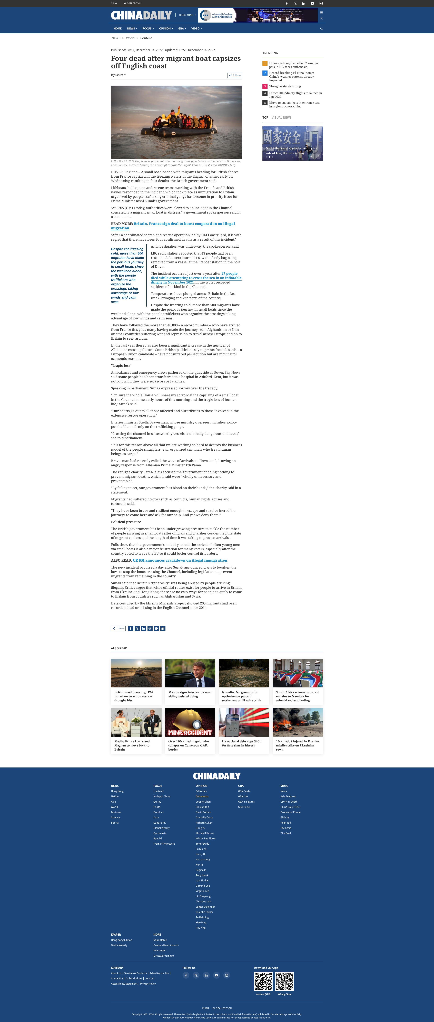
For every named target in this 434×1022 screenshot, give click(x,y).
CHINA (114, 3)
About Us (116, 973)
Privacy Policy (148, 984)
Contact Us (117, 978)
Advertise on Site (159, 973)
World (130, 38)
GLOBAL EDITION (132, 3)
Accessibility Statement (124, 984)
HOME (118, 28)
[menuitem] (186, 15)
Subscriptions (134, 978)
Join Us (149, 978)
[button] (267, 157)
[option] (292, 143)
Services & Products (135, 973)
